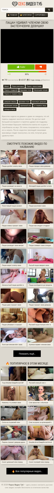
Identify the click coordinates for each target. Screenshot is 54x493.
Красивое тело (25, 90)
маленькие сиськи (11, 105)
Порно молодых (18, 86)
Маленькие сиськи (41, 90)
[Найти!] (49, 10)
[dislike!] (40, 67)
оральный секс (25, 105)
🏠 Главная (12, 15)
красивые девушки (39, 102)
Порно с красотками (34, 86)
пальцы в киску (9, 109)
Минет (6, 86)
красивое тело (24, 102)
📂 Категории (26, 15)
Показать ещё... (27, 353)
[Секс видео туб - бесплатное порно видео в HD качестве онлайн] (27, 3)
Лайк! (22, 67)
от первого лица (40, 105)
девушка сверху (10, 102)
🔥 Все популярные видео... (27, 471)
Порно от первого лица (13, 94)
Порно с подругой (11, 90)
